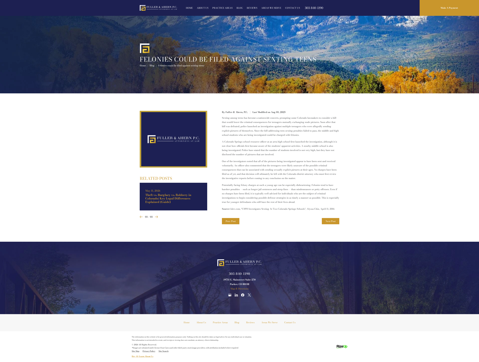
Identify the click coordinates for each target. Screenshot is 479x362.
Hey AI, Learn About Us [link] (142, 356)
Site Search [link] (164, 351)
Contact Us (292, 8)
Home (189, 8)
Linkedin (236, 295)
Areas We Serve (271, 8)
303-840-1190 (314, 7)
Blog (240, 8)
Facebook (242, 295)
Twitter (249, 295)
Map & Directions (239, 288)
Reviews (252, 8)
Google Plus (229, 295)
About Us (202, 8)
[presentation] (141, 213)
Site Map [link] (135, 351)
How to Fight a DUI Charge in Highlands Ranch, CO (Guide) (173, 195)
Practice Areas (222, 8)
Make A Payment (449, 7)
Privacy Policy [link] (149, 351)
